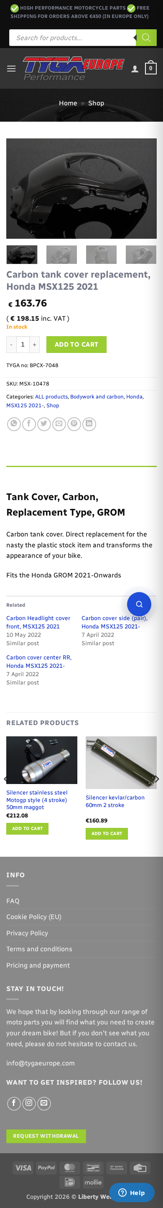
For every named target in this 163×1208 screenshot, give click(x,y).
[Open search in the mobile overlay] (83, 37)
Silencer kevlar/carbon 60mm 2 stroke (115, 801)
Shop (96, 103)
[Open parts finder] (139, 604)
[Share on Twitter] (44, 424)
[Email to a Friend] (59, 424)
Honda (134, 396)
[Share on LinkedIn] (89, 424)
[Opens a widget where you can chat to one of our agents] (132, 1193)
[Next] (143, 189)
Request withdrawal (46, 1136)
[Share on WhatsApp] (14, 424)
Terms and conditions (39, 949)
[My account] (135, 68)
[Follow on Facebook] (14, 1104)
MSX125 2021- (25, 405)
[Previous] (19, 189)
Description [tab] (25, 474)
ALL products (51, 396)
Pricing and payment (38, 965)
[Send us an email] (44, 1104)
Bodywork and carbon (97, 396)
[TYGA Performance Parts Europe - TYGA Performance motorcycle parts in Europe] (74, 68)
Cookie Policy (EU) (33, 917)
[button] (11, 68)
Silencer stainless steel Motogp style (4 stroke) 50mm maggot (37, 799)
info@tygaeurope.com (40, 1063)
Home (68, 103)
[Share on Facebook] (29, 424)
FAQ (13, 901)
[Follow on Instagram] (29, 1104)
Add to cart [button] (27, 828)
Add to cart (77, 344)
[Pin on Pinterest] (74, 424)
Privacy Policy (27, 933)
